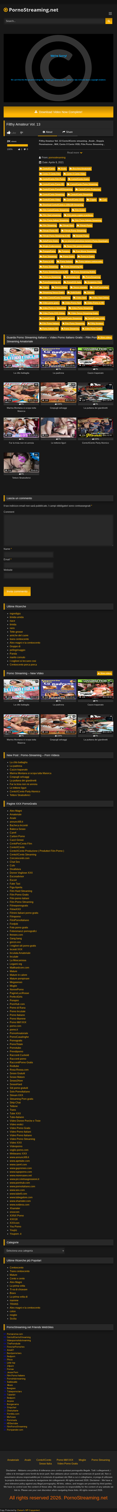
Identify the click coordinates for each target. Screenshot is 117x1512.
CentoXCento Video (51, 199)
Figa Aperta (16, 887)
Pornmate (12, 1420)
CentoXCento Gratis (80, 179)
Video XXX (16, 1142)
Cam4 (13, 832)
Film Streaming (49, 225)
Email (7, 559)
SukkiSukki (76, 292)
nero (12, 628)
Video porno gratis (51, 303)
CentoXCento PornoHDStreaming (57, 189)
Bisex (13, 1293)
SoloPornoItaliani (100, 287)
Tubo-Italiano (17, 1117)
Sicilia (13, 1318)
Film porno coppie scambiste (80, 215)
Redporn (11, 1356)
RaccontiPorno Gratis (21, 1062)
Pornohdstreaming (16, 1379)
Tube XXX (15, 1113)
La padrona (16, 766)
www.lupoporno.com (21, 1172)
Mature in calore (18, 975)
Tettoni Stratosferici (20, 795)
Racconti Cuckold (19, 1055)
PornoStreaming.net (33, 9)
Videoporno (16, 1146)
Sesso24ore (16, 1080)
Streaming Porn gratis (21, 1099)
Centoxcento (16, 1267)
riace (12, 621)
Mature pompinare (19, 978)
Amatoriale (15, 814)
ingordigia (15, 613)
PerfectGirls (16, 996)
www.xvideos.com (19, 1204)
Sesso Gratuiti (17, 1073)
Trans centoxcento (20, 1271)
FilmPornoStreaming (17, 1426)
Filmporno (15, 916)
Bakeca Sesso (17, 829)
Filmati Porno (86, 225)
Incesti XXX (16, 949)
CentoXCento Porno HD (53, 184)
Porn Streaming (50, 256)
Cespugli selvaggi (19, 777)
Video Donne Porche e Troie (25, 1120)
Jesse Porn (12, 1372)
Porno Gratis (68, 256)
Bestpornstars (14, 1353)
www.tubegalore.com (21, 1197)
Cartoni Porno (17, 836)
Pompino (65, 251)
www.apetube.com (20, 1161)
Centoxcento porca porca (23, 664)
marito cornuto (17, 657)
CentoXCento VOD (75, 199)
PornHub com (17, 1004)
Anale (63, 168)
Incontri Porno (82, 236)
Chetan (20, 1510)
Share (69, 132)
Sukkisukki (12, 1382)
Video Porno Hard (73, 303)
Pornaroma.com (15, 1334)
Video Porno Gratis (93, 328)
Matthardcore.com (19, 967)
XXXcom (14, 1223)
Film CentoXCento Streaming (56, 210)
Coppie (93, 199)
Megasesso (16, 982)
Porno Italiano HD (50, 328)
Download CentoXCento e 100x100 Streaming (63, 205)
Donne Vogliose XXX (21, 872)
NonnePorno (17, 989)
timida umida (17, 617)
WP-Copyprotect (32, 1510)
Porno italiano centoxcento (90, 261)
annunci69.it (16, 821)
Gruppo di (15, 646)
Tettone (90, 292)
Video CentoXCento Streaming (56, 297)
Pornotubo (15, 1048)
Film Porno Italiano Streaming (88, 220)
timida (13, 624)
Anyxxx (10, 1401)
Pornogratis (16, 1040)
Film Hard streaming (52, 215)
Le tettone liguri (18, 788)
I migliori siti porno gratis (23, 945)
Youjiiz (13, 1230)
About (48, 132)
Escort (13, 880)
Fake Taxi (15, 883)
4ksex (10, 1385)
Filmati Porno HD (50, 230)
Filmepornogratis (19, 905)
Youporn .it (15, 1234)
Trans (13, 1110)
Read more (73, 152)
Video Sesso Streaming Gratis (84, 313)
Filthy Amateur (96, 323)
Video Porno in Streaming (54, 308)
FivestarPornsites (16, 1347)
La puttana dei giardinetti (23, 780)
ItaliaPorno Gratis (50, 241)
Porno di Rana (17, 1007)
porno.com (15, 1026)
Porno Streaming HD (73, 266)
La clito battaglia (18, 762)
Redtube (14, 1066)
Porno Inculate (17, 1011)
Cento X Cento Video (76, 174)
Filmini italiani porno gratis (24, 913)
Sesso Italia (45, 1463)
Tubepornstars (14, 1391)
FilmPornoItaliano (19, 920)
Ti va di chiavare (18, 1289)
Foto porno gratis (19, 927)
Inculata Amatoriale (20, 953)
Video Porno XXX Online (54, 313)
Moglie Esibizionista (51, 246)
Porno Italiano (66, 261)
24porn (10, 1366)
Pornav (10, 1369)
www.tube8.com (18, 1193)
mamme (14, 1300)
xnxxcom (14, 1212)
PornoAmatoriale (19, 1033)
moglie (13, 1315)
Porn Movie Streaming (86, 251)
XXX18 (14, 1219)
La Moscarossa (18, 960)
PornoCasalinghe (19, 1037)
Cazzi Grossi (17, 840)
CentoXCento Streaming (53, 194)
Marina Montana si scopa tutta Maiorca (30, 773)
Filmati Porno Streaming (75, 230)
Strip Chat (15, 1102)
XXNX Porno (17, 1215)
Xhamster (15, 1208)
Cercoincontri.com (19, 858)
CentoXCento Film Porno (54, 179)
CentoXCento (49, 168)
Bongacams (13, 1404)
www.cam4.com (18, 1164)
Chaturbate (12, 1410)
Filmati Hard (68, 225)
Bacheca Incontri (19, 825)
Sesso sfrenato (80, 287)
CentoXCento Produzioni (89, 189)
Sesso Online (61, 287)
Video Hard (81, 297)
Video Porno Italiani (20, 1131)
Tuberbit (11, 1394)
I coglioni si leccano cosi (23, 661)
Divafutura (15, 869)
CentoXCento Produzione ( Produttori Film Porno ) (37, 851)
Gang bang (16, 938)
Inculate (14, 956)
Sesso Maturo (17, 1077)
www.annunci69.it (19, 1157)
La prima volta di (19, 1296)
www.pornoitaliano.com (22, 1186)
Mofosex (11, 1417)
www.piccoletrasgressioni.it (24, 1179)
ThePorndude (13, 1343)
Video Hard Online (101, 297)
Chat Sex (15, 862)
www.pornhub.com (20, 1182)
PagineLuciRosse (19, 993)
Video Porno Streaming (82, 308)
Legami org (16, 964)
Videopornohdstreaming (19, 1340)
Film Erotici (80, 210)
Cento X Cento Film (51, 174)
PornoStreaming (93, 277)
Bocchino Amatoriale (82, 168)
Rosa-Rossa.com (19, 1069)
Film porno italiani (19, 898)
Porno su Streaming (51, 277)
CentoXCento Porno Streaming (83, 184)
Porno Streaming (50, 266)
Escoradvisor (17, 876)
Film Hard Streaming (21, 891)
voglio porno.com (19, 1150)
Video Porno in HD (95, 303)
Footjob (14, 924)
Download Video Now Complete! (60, 112)
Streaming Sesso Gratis (53, 292)
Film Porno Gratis (19, 894)
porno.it (14, 1029)
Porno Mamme (18, 1018)
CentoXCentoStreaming (19, 1337)
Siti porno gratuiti (19, 1088)
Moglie (13, 986)
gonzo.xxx (15, 942)
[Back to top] (107, 1503)
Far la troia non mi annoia (23, 784)
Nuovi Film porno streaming (79, 246)
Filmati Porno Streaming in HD (56, 236)
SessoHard (16, 1084)
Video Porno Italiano (21, 1135)
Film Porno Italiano (50, 323)
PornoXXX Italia (74, 282)
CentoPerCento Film (21, 843)
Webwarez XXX (18, 1153)
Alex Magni (16, 810)
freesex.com (16, 934)
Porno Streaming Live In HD (55, 272)
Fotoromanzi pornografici (23, 931)
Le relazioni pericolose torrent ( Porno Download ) (86, 241)
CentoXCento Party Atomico (25, 791)
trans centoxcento (19, 639)
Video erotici (16, 1124)
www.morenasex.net (21, 1175)
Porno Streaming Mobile (84, 272)
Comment (9, 512)
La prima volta (17, 1286)
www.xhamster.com (20, 1201)
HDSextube (12, 1423)
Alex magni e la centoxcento (25, 642)
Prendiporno (16, 1051)
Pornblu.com (13, 1414)
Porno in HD (48, 261)
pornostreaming (57, 157)
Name (8, 549)
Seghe (45, 287)
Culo (104, 199)
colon (13, 1311)
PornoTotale (16, 1044)
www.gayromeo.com (21, 1168)
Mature (13, 971)
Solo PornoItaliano (20, 1091)
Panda (13, 653)
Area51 (10, 1350)
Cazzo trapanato (19, 769)
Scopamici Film (94, 282)
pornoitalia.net (73, 277)
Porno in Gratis (87, 256)
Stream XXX (17, 1095)
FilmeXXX (15, 909)
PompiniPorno (49, 251)
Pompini (14, 1000)
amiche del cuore (19, 635)
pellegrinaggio (17, 650)
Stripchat (11, 1407)
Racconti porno (18, 1058)
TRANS (14, 1304)
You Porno (15, 1226)
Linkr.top (11, 1363)
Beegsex (11, 1388)
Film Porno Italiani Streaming (55, 220)
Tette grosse (16, 631)
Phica (9, 1359)
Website (8, 570)
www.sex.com (17, 1190)
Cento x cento (17, 1278)
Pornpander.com (15, 1430)
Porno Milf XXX (18, 1022)
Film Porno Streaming (74, 323)
